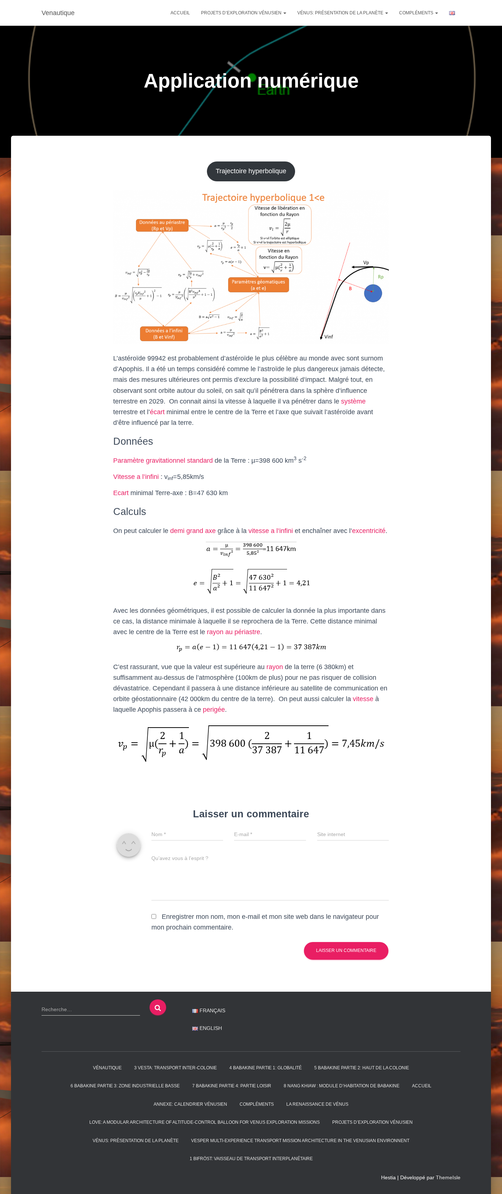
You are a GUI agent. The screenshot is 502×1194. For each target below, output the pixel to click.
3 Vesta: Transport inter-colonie (175, 1067)
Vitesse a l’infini (136, 476)
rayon (274, 667)
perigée (214, 709)
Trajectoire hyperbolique (251, 171)
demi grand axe (193, 530)
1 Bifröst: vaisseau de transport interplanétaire (251, 1158)
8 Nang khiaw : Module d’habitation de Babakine (341, 1085)
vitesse (363, 699)
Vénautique (107, 1067)
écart (157, 412)
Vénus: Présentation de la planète (340, 12)
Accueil (180, 12)
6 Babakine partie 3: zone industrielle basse (125, 1085)
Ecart (121, 493)
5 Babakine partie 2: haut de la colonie (361, 1067)
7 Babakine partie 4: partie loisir (231, 1085)
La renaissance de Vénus (317, 1104)
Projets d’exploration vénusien (242, 12)
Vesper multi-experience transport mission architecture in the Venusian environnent (300, 1140)
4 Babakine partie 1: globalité (265, 1067)
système (353, 401)
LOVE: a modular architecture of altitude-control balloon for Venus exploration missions (204, 1122)
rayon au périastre (233, 632)
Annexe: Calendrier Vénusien (190, 1104)
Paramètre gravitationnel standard (163, 460)
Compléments (416, 12)
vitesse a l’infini (270, 530)
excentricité (369, 530)
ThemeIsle (448, 1177)
